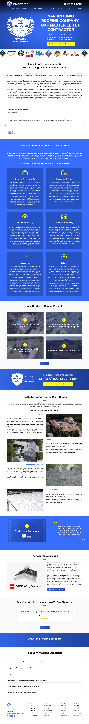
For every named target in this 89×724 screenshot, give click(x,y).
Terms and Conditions (49, 720)
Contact (80, 8)
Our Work (23, 8)
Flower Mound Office (78, 713)
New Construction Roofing (49, 710)
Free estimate (68, 8)
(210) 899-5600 (73, 4)
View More (44, 363)
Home (12, 8)
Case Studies (32, 712)
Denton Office (76, 712)
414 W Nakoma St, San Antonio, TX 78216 (15, 713)
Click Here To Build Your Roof (56, 589)
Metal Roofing (63, 705)
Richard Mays (15, 131)
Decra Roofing (64, 708)
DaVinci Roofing (64, 710)
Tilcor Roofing (63, 713)
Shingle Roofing (64, 703)
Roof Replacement (47, 705)
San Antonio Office (77, 708)
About (17, 8)
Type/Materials (38, 8)
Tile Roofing (63, 707)
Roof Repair (46, 703)
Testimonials (48, 8)
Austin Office (76, 710)
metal (29, 198)
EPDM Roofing (77, 703)
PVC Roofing (76, 705)
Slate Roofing (46, 715)
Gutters (64, 263)
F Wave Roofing (64, 712)
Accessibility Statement (57, 720)
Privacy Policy (41, 720)
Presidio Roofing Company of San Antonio (18, 109)
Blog (74, 8)
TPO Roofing (76, 707)
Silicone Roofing (64, 715)
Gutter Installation (47, 707)
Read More (44, 627)
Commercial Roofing (48, 712)
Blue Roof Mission (33, 715)
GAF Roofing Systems (75, 575)
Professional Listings (78, 715)
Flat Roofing (46, 713)
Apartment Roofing (47, 708)
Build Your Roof (57, 8)
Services (30, 8)
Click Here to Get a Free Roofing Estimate (60, 44)
